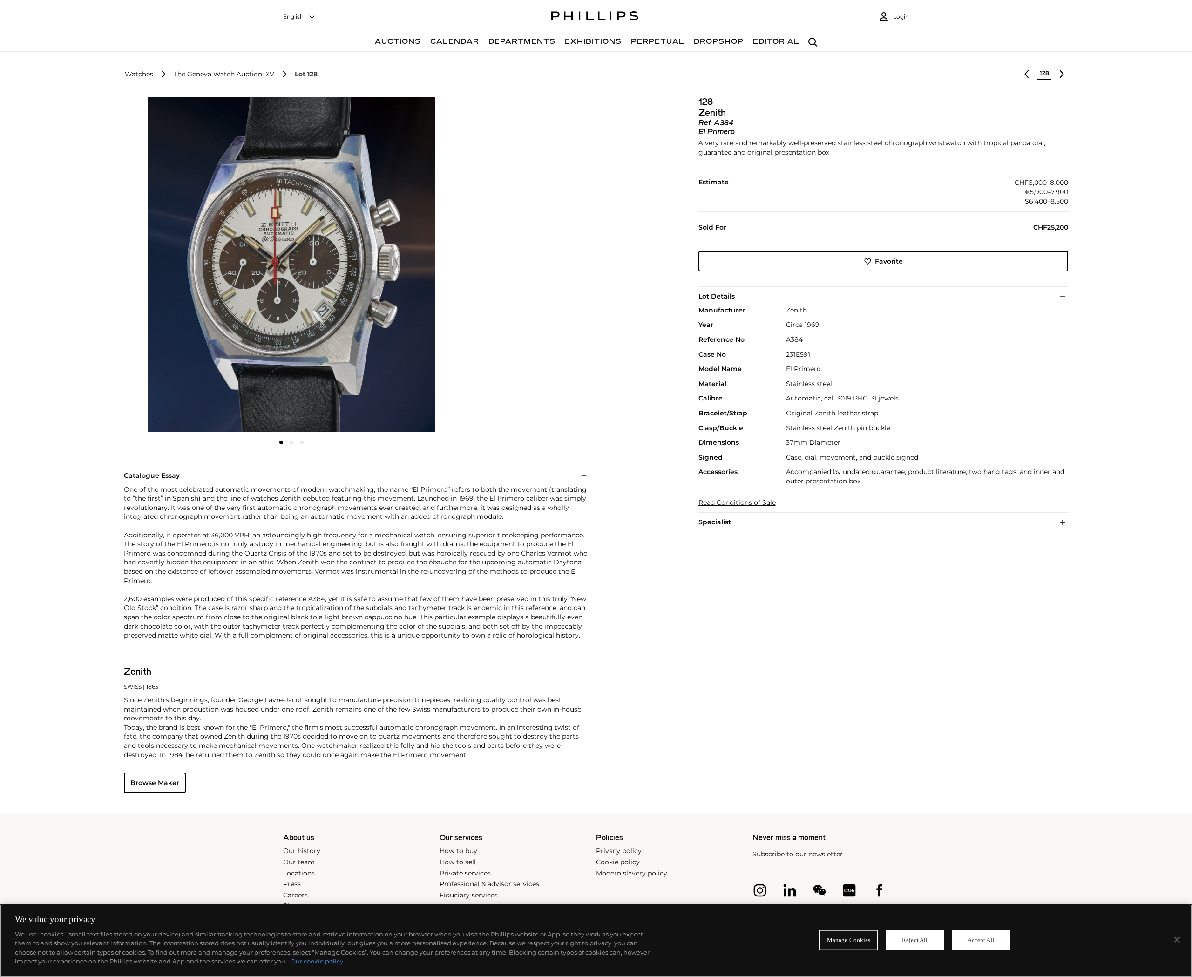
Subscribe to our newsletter (797, 854)
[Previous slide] (180, 265)
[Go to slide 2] (291, 442)
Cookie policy (618, 862)
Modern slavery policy (631, 873)
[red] (849, 890)
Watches (139, 74)
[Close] (1177, 940)
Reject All (915, 939)
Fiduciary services (469, 895)
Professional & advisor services (489, 884)
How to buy (458, 851)
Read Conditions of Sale (737, 503)
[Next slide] (403, 265)
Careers (295, 895)
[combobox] (299, 17)
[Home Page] (594, 17)
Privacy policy (619, 851)
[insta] (759, 890)
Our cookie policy (317, 961)
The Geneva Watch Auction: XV (224, 74)
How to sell (458, 862)
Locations (299, 873)
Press (292, 884)
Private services (465, 873)
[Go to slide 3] (301, 442)
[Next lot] (1061, 74)
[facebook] (879, 890)
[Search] (812, 42)
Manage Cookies (849, 939)
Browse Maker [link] (154, 783)
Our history (301, 851)
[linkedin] (789, 890)
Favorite (889, 261)
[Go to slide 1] (281, 442)
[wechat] (819, 890)
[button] (288, 264)
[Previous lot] (1026, 74)
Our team (299, 862)
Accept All (981, 939)
